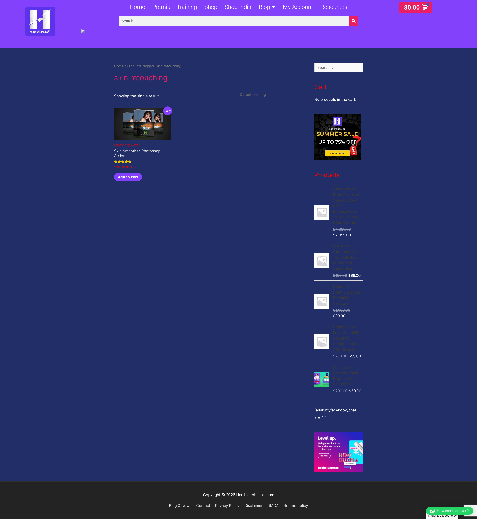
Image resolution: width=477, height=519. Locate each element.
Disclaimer (253, 505)
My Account (298, 7)
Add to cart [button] (128, 177)
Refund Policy (296, 505)
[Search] (353, 21)
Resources (333, 7)
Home (137, 7)
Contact (203, 505)
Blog (264, 7)
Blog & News (180, 505)
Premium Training (174, 7)
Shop (210, 7)
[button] (449, 511)
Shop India (238, 7)
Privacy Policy (227, 505)
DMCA (273, 505)
